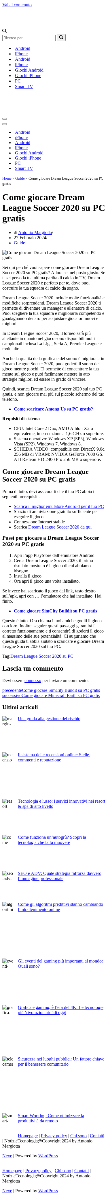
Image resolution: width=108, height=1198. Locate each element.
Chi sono (78, 1135)
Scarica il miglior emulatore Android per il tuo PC (59, 506)
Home (7, 178)
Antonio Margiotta (35, 232)
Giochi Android (29, 70)
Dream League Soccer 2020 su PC (41, 656)
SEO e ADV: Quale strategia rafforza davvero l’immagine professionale (59, 876)
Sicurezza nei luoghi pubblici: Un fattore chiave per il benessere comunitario (61, 1061)
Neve (7, 1155)
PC (18, 80)
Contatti (97, 1135)
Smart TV (24, 86)
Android (22, 48)
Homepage (28, 1135)
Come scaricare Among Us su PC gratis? (53, 408)
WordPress (48, 1155)
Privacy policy (54, 1135)
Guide (20, 178)
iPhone (21, 53)
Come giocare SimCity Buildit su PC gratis (55, 610)
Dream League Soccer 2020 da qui (60, 527)
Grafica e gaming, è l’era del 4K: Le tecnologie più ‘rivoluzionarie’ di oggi (60, 1010)
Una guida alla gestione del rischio (49, 718)
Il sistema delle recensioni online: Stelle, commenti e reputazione (54, 757)
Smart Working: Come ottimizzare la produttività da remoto (51, 1118)
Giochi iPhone (28, 75)
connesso (32, 680)
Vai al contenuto (17, 4)
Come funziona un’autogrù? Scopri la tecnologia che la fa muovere (52, 840)
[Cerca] (4, 31)
